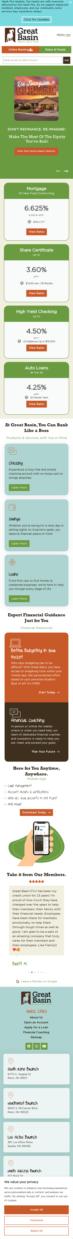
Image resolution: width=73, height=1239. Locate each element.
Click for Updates (36, 19)
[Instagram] (36, 1046)
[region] (36, 1208)
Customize (36, 1220)
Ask (67, 60)
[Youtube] (44, 1046)
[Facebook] (28, 1046)
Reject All (36, 1231)
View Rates (36, 231)
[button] (28, 972)
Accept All (36, 1210)
